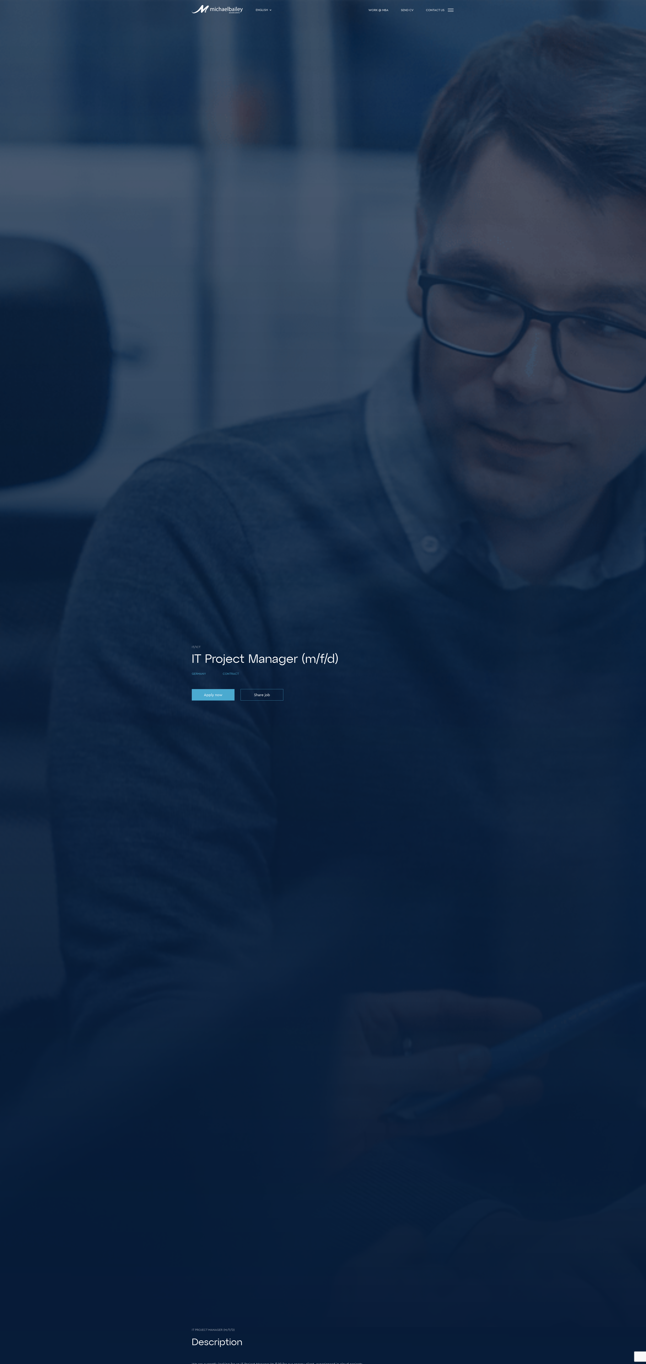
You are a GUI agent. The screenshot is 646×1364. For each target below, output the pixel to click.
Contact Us (435, 10)
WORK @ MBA (378, 10)
